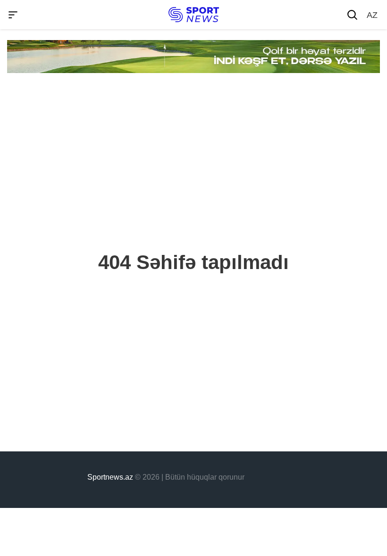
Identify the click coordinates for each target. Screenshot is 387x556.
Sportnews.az (110, 477)
